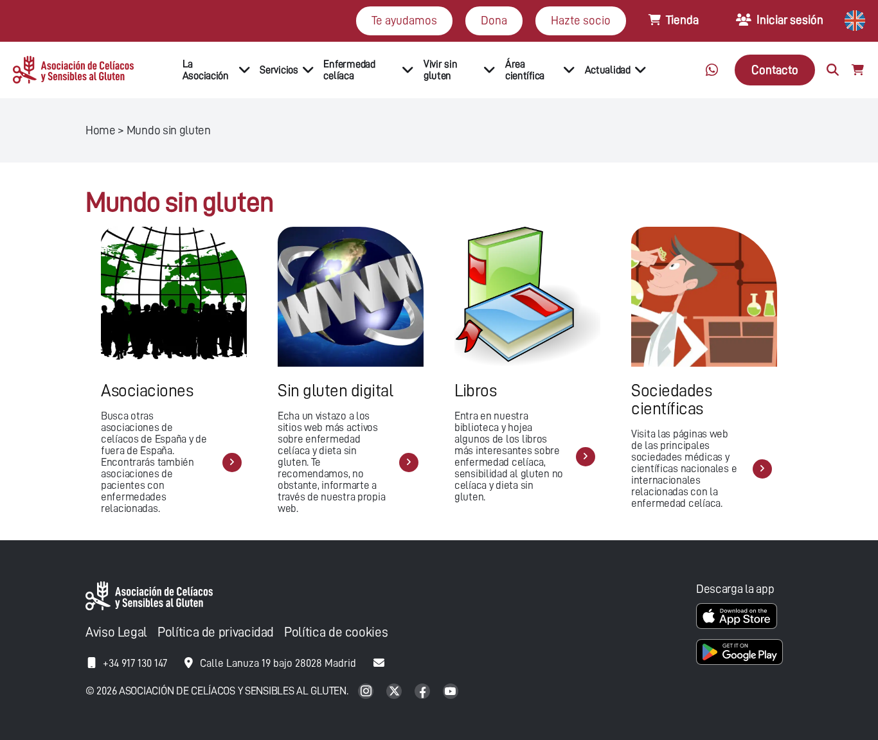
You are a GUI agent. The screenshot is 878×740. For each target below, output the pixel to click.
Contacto (774, 70)
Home (100, 130)
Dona (494, 20)
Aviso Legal (116, 632)
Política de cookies (336, 632)
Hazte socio (581, 20)
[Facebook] (424, 692)
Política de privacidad (215, 632)
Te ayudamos (404, 20)
